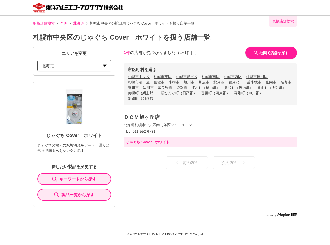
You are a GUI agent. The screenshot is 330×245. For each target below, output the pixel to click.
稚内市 (271, 82)
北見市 (218, 82)
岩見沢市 (235, 82)
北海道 (78, 23)
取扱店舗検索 (44, 23)
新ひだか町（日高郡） (179, 93)
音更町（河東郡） (215, 93)
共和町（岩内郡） (238, 88)
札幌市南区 (211, 77)
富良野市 (165, 88)
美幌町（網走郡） (142, 93)
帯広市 (204, 82)
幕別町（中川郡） (248, 93)
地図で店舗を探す (274, 53)
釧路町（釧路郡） (142, 98)
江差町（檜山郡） (205, 88)
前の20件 (191, 162)
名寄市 (285, 82)
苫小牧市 (254, 82)
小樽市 (174, 82)
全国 (64, 23)
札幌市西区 (233, 77)
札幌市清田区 (139, 82)
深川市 (148, 88)
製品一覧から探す (77, 195)
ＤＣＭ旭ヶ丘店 (142, 117)
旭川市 (189, 82)
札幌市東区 (163, 77)
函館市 (159, 82)
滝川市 (133, 88)
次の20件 (229, 162)
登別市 (181, 88)
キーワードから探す (77, 179)
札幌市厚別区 (257, 77)
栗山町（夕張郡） (271, 88)
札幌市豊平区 (186, 77)
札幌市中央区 (139, 77)
